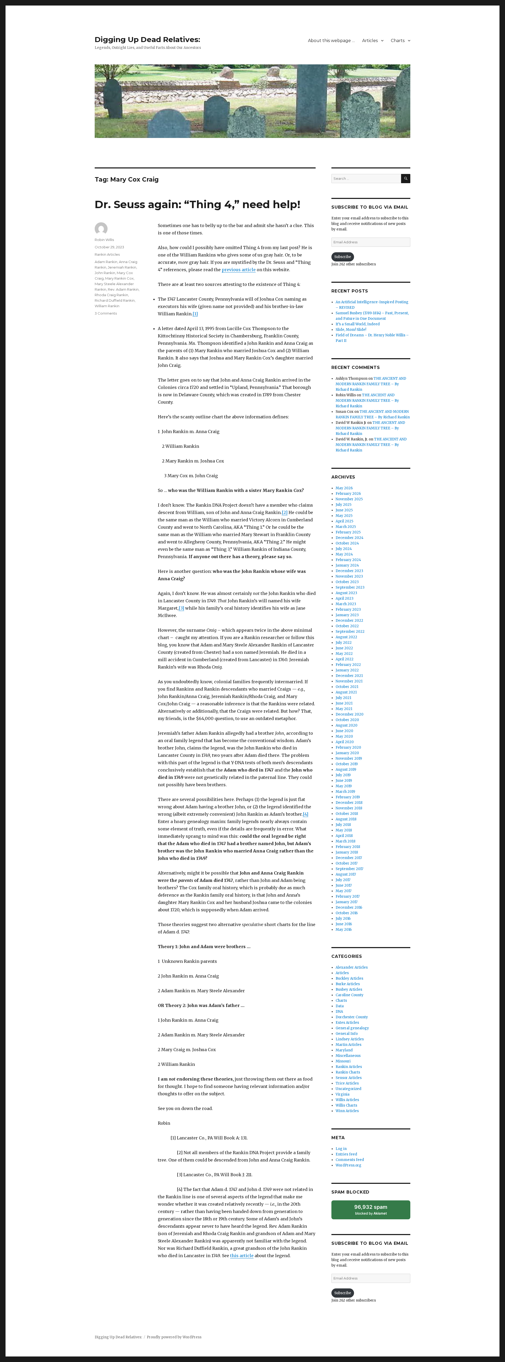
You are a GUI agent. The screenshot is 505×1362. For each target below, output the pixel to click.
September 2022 (350, 631)
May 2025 (344, 515)
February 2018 (348, 847)
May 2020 (344, 736)
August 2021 (346, 692)
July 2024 (344, 549)
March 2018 (345, 841)
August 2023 (346, 593)
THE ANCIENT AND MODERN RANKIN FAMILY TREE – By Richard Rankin (371, 384)
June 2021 (344, 703)
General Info (347, 1033)
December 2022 (349, 620)
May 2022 (344, 653)
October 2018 (347, 813)
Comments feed (350, 1160)
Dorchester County (352, 1017)
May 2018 (344, 830)
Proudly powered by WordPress (174, 1337)
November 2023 (349, 576)
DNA (339, 1011)
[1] (195, 313)
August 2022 (346, 637)
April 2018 (344, 836)
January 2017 (346, 902)
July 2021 (343, 698)
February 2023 (348, 609)
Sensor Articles (349, 1078)
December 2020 (349, 714)
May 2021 (344, 709)
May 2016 (344, 929)
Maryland (344, 1050)
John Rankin (105, 273)
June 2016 (344, 924)
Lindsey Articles (350, 1039)
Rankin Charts (348, 1072)
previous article (239, 269)
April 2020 (345, 742)
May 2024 (344, 554)
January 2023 (347, 615)
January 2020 (347, 753)
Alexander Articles (352, 967)
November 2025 (349, 499)
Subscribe (342, 257)
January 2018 (347, 852)
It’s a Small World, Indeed (358, 324)
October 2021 (347, 687)
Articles (370, 40)
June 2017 (344, 885)
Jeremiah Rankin (122, 267)
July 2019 (343, 775)
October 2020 (347, 720)
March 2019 (345, 791)
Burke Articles (348, 984)
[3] (181, 608)
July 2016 (343, 918)
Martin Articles (348, 1044)
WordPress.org (348, 1165)
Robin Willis (104, 240)
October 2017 (346, 863)
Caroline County (349, 995)
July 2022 (344, 642)
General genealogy (352, 1028)
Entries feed (346, 1154)
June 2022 (344, 648)
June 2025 (344, 510)
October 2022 (347, 626)
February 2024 (348, 560)
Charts (398, 40)
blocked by (376, 1211)
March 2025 (346, 527)
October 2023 (347, 582)
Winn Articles (347, 1111)
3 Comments (106, 313)
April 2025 (344, 521)
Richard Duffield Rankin (115, 300)
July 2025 (343, 504)
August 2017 (346, 874)
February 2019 (348, 797)
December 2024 (349, 538)
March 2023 (346, 604)
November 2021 (349, 681)
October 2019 (347, 764)
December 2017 (349, 858)
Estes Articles (347, 1022)
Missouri (343, 1061)
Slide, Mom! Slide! (351, 329)
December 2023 (349, 571)
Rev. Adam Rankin (123, 289)
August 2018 (346, 819)
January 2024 (347, 565)
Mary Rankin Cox (119, 278)
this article (242, 1255)
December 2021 (349, 676)
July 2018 (343, 825)
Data (340, 1006)
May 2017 (343, 891)
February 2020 (348, 747)
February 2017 (348, 896)
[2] (284, 512)
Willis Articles (347, 1100)
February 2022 (348, 664)
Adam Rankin (106, 262)
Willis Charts (346, 1105)
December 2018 (349, 802)
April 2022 (345, 659)
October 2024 (347, 543)
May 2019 (344, 786)
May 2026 (344, 488)
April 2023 (345, 598)
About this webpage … (331, 40)
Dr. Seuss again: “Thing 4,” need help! (197, 204)
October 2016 (347, 913)
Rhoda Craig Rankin (111, 295)
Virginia (343, 1094)
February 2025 (348, 532)
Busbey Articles (349, 989)
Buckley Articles (349, 978)
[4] (305, 814)
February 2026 (348, 493)
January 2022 (347, 670)
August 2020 (346, 725)
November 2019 (349, 758)
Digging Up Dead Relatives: (147, 39)
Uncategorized (348, 1089)
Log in (341, 1149)
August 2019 (346, 769)
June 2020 (344, 731)
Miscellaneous (348, 1055)
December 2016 (349, 907)
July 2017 (343, 880)
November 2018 (349, 808)
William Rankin (107, 306)
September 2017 (349, 869)
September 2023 (350, 587)
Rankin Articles (107, 254)
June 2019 (344, 780)
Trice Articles (347, 1083)
